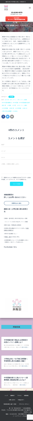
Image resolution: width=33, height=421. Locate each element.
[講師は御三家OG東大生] (6, 8)
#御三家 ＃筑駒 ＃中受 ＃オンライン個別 (14, 105)
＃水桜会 (14, 111)
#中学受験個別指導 (24, 102)
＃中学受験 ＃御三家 (8, 108)
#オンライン (13, 100)
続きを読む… (25, 347)
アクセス (19, 395)
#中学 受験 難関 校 (7, 102)
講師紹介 (12, 395)
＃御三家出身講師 (7, 111)
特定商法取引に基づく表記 (10, 404)
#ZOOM (7, 100)
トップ (6, 395)
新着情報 (26, 395)
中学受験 (11, 96)
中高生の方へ (21, 399)
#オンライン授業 (22, 100)
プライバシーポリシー (24, 404)
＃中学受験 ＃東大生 (21, 108)
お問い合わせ (12, 399)
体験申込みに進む (16, 203)
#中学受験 (15, 102)
